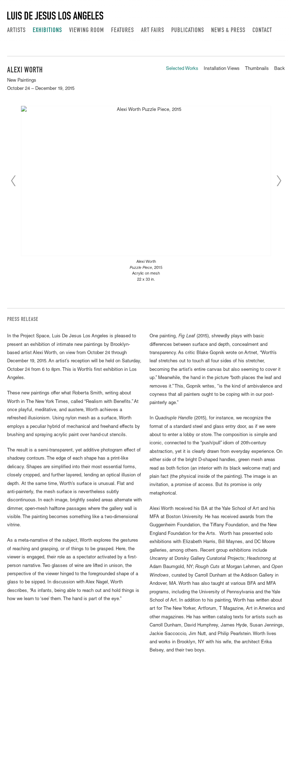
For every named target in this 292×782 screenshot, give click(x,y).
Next (278, 180)
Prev (13, 180)
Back (279, 69)
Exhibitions (47, 30)
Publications (187, 30)
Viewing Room (86, 30)
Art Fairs (152, 30)
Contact (262, 30)
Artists (16, 30)
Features (122, 30)
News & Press (228, 30)
